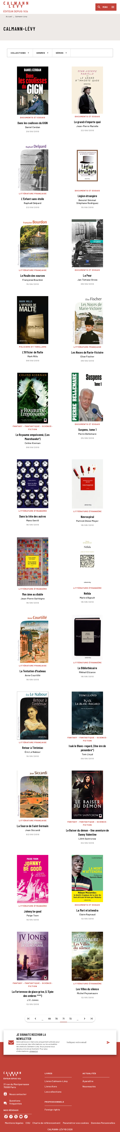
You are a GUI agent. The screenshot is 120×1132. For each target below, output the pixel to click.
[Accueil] (16, 7)
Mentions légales (14, 1122)
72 (70, 1018)
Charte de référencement (46, 1122)
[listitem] (6, 1116)
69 (49, 1018)
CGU (28, 1122)
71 (63, 1018)
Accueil (9, 16)
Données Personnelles (103, 1122)
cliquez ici (33, 1051)
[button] (20, 53)
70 (56, 1018)
